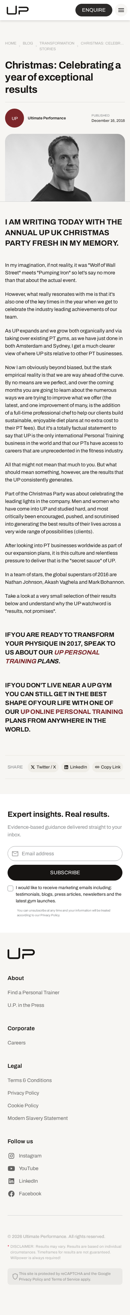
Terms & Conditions (30, 1080)
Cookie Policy (23, 1105)
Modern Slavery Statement (38, 1118)
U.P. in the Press (26, 1005)
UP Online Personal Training (72, 711)
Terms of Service (65, 1279)
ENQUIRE (94, 10)
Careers (17, 1042)
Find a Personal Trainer (33, 992)
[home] (17, 10)
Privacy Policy (23, 1093)
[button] (120, 10)
